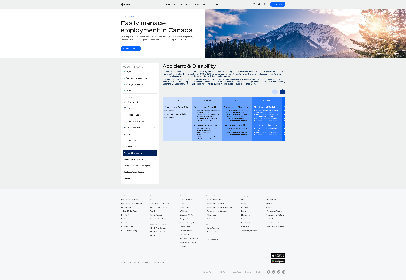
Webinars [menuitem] (183, 211)
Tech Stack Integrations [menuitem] (188, 223)
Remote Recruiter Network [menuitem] (275, 227)
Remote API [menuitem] (125, 215)
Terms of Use (236, 272)
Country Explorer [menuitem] (131, 17)
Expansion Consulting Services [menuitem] (161, 219)
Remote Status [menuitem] (246, 223)
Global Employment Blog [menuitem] (188, 199)
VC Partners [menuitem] (270, 207)
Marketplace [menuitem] (245, 215)
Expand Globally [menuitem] (127, 207)
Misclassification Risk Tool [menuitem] (189, 242)
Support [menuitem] (244, 219)
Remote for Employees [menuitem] (215, 232)
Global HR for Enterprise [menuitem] (158, 236)
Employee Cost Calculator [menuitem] (189, 238)
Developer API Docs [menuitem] (187, 215)
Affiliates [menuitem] (269, 203)
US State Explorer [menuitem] (186, 234)
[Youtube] (268, 272)
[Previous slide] (275, 91)
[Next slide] (282, 91)
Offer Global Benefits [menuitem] (128, 223)
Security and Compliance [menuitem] (215, 203)
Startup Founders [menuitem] (213, 228)
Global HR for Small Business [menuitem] (160, 232)
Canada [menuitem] (148, 17)
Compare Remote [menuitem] (186, 219)
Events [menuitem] (243, 211)
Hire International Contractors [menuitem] (131, 203)
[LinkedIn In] (273, 272)
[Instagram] (283, 272)
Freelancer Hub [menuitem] (212, 236)
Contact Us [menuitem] (245, 227)
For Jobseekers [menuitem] (212, 240)
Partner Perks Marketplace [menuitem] (275, 223)
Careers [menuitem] (244, 203)
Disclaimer (248, 272)
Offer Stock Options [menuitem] (128, 227)
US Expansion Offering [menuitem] (129, 231)
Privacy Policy (208, 272)
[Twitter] (278, 272)
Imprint (258, 272)
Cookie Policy (222, 272)
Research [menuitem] (183, 203)
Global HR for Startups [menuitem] (158, 228)
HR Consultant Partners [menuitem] (274, 211)
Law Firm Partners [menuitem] (272, 219)
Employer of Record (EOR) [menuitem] (159, 203)
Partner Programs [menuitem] (272, 199)
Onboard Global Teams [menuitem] (129, 211)
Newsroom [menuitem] (245, 207)
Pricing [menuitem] (152, 199)
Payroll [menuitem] (152, 211)
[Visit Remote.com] (125, 5)
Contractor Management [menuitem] (158, 207)
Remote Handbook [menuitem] (186, 227)
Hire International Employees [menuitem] (131, 199)
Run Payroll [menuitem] (125, 219)
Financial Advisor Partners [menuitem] (275, 215)
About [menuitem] (243, 199)
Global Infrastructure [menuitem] (214, 199)
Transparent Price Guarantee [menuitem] (217, 211)
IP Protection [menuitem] (211, 215)
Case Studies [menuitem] (184, 207)
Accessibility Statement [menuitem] (249, 231)
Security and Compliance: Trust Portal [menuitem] (220, 207)
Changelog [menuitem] (184, 246)
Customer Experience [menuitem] (214, 219)
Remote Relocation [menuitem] (156, 215)
